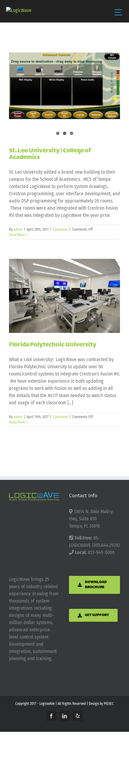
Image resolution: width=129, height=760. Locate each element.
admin (18, 229)
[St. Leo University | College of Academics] (64, 85)
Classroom (60, 229)
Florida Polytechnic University (52, 345)
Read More (17, 235)
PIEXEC (109, 704)
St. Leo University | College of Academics (50, 154)
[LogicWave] (19, 10)
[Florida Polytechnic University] (64, 296)
